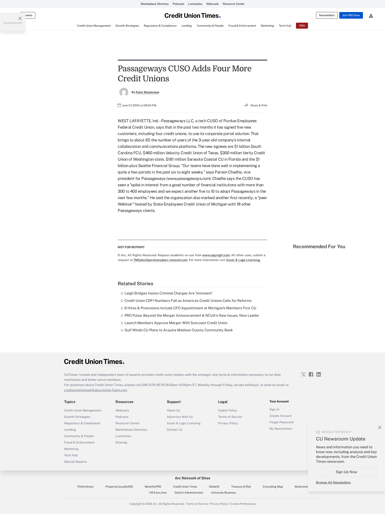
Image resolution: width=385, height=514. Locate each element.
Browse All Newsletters (333, 482)
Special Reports (75, 461)
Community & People (79, 436)
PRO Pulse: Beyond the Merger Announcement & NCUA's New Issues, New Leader (192, 315)
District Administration (189, 492)
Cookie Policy (227, 410)
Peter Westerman (147, 92)
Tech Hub (71, 455)
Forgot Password (281, 422)
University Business (223, 492)
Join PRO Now (351, 15)
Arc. (155, 503)
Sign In (274, 409)
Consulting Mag (273, 486)
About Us (173, 410)
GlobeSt (214, 486)
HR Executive (158, 492)
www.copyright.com (216, 255)
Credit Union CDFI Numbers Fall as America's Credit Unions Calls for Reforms (188, 300)
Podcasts (178, 3)
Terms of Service (230, 416)
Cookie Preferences (243, 503)
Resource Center (233, 3)
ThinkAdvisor (85, 486)
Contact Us (174, 429)
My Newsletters (281, 428)
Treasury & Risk (241, 486)
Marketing (71, 449)
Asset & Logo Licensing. (243, 260)
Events (27, 15)
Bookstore (301, 486)
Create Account (281, 415)
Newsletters (327, 15)
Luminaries (195, 3)
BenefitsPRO (153, 486)
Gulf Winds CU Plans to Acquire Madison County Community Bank (179, 330)
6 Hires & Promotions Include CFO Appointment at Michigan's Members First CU (190, 308)
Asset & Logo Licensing (184, 423)
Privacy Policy (228, 423)
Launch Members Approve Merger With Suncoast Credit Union (176, 323)
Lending (70, 429)
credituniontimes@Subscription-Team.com (95, 390)
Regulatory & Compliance (82, 423)
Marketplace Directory (155, 3)
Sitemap (121, 442)
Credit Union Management (82, 410)
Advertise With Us (180, 416)
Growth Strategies (77, 416)
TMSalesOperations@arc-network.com (160, 260)
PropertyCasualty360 (119, 486)
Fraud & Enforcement (79, 442)
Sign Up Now (346, 472)
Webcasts (212, 3)
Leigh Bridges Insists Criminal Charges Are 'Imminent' (169, 293)
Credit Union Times (185, 486)
